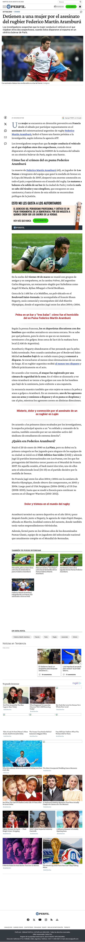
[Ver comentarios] (80, 12)
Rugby (55, 637)
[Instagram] (46, 920)
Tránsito (67, 927)
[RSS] (51, 920)
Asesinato (65, 637)
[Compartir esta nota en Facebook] (5, 117)
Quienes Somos (18, 927)
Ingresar (60, 6)
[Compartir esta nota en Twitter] (5, 124)
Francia (37, 637)
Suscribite (71, 7)
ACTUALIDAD (7, 12)
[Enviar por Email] (5, 137)
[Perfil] (42, 915)
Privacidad (37, 927)
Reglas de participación (55, 927)
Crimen (75, 637)
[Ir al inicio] (16, 7)
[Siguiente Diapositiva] (80, 663)
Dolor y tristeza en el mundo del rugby (47, 504)
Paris (46, 637)
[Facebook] (28, 920)
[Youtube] (40, 920)
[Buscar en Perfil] (80, 2)
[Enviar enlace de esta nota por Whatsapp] (5, 131)
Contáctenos (28, 927)
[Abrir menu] (4, 7)
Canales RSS (8, 927)
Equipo (44, 927)
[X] (34, 920)
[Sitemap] (57, 920)
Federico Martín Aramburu (22, 637)
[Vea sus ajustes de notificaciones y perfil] (80, 6)
